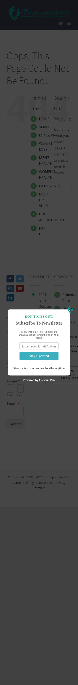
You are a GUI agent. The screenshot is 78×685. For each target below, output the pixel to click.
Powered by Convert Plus (39, 380)
